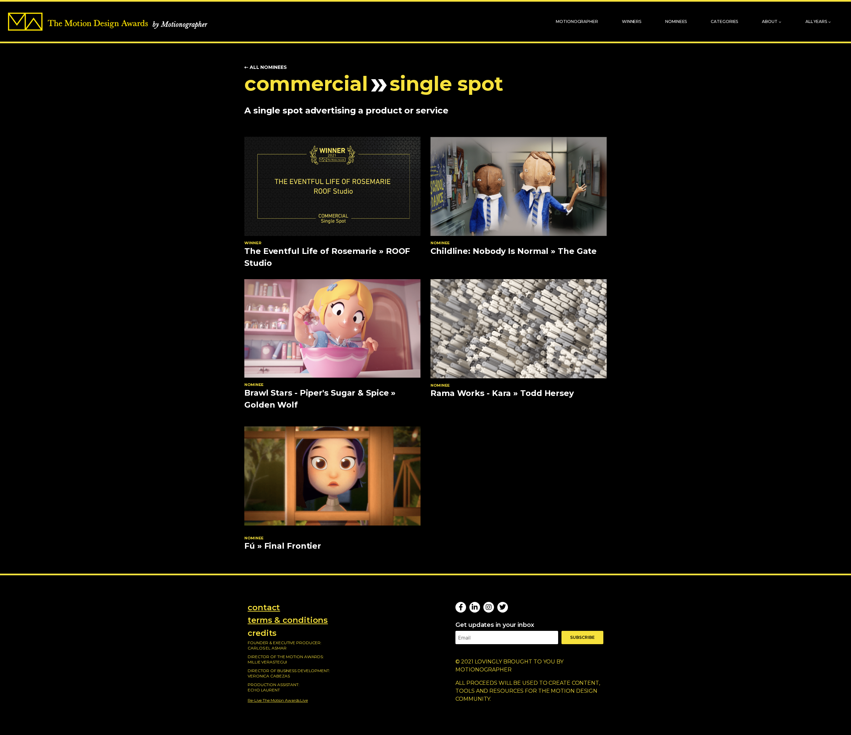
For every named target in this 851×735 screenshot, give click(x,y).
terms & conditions (288, 620)
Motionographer (577, 21)
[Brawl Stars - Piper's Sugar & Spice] (332, 328)
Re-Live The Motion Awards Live (278, 700)
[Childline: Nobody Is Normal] (518, 186)
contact (264, 607)
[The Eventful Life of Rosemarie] (332, 186)
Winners (631, 21)
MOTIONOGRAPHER (483, 669)
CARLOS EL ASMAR (267, 647)
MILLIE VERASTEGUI (267, 661)
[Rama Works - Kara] (518, 328)
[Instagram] (488, 607)
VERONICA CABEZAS (269, 675)
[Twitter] (502, 607)
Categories (724, 21)
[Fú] (332, 476)
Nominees (676, 21)
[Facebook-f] (460, 607)
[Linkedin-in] (474, 607)
